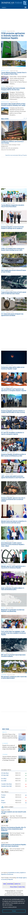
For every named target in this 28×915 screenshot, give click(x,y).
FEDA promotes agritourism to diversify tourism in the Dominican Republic (13, 36)
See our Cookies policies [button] (10, 907)
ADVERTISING (10, 883)
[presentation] (24, 118)
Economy (4, 564)
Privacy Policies (13, 886)
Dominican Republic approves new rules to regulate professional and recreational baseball (13, 499)
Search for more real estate (11, 155)
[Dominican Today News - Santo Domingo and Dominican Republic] (14, 3)
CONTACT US (17, 883)
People (3, 541)
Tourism (3, 31)
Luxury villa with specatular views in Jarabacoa (13, 141)
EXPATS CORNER (8, 807)
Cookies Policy (21, 886)
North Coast (5, 70)
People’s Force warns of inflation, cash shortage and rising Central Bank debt (9, 747)
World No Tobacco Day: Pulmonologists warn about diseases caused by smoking (9, 735)
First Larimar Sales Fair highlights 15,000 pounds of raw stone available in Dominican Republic (13, 633)
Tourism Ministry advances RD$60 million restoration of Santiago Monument (9, 758)
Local (3, 86)
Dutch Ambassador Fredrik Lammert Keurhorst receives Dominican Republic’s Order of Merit (12, 544)
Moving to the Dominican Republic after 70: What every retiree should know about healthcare (13, 829)
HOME (4, 883)
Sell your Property (23, 155)
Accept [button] (14, 911)
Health (4, 732)
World (3, 268)
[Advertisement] (15, 16)
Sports (3, 496)
